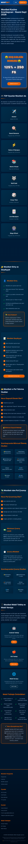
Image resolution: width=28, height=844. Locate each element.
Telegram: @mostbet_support (7, 815)
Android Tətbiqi (4, 823)
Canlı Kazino (3, 794)
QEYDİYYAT (23, 2)
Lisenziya (3, 779)
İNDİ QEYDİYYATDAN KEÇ (14, 376)
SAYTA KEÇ (14, 686)
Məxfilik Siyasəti (4, 781)
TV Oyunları (3, 799)
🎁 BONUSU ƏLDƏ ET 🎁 (14, 83)
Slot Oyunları (3, 792)
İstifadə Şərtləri (4, 784)
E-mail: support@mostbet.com (7, 812)
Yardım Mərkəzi (4, 808)
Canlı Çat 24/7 (4, 810)
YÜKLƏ (14, 641)
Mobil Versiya (4, 828)
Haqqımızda (3, 776)
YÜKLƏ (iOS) (14, 664)
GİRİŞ (16, 2)
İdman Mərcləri (4, 797)
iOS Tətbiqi (3, 826)
